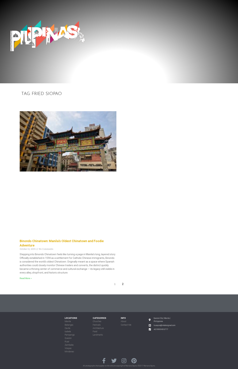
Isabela (68, 331)
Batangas (69, 325)
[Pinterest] (134, 360)
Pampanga (70, 335)
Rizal (67, 341)
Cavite (67, 328)
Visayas (68, 348)
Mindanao (69, 351)
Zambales (69, 345)
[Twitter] (114, 360)
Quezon (68, 338)
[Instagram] (124, 360)
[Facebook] (104, 360)
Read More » (26, 278)
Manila (68, 321)
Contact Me (126, 325)
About (123, 321)
